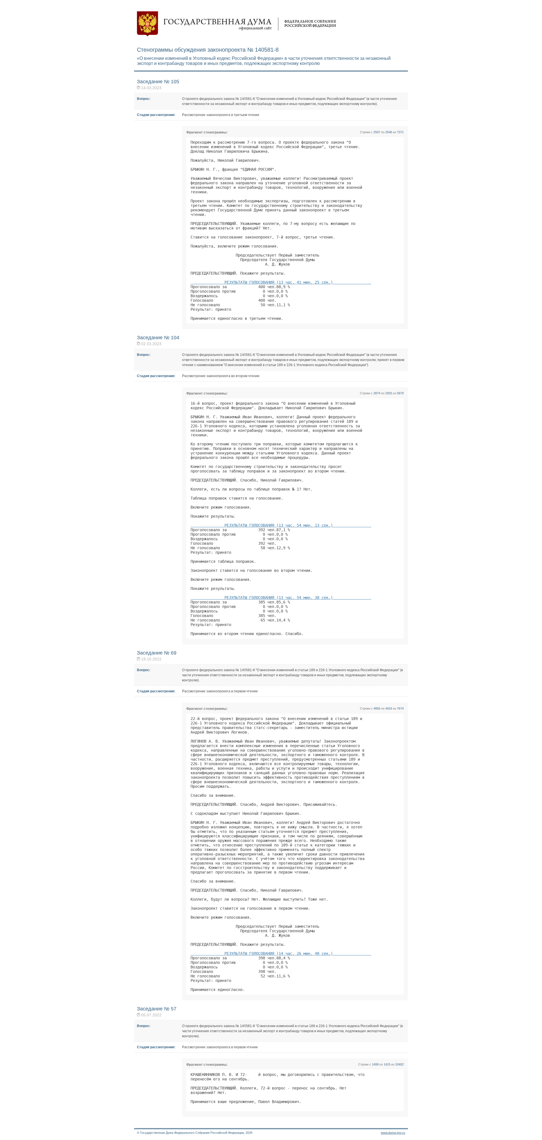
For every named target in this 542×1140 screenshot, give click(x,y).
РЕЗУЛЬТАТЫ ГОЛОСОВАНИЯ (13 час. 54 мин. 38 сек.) (281, 597)
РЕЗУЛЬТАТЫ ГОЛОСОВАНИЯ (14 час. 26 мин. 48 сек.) (281, 953)
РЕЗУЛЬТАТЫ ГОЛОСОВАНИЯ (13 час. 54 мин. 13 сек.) (281, 525)
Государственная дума (236, 24)
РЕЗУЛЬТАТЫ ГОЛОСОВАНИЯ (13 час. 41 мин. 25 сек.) (281, 282)
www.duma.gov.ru (393, 1132)
